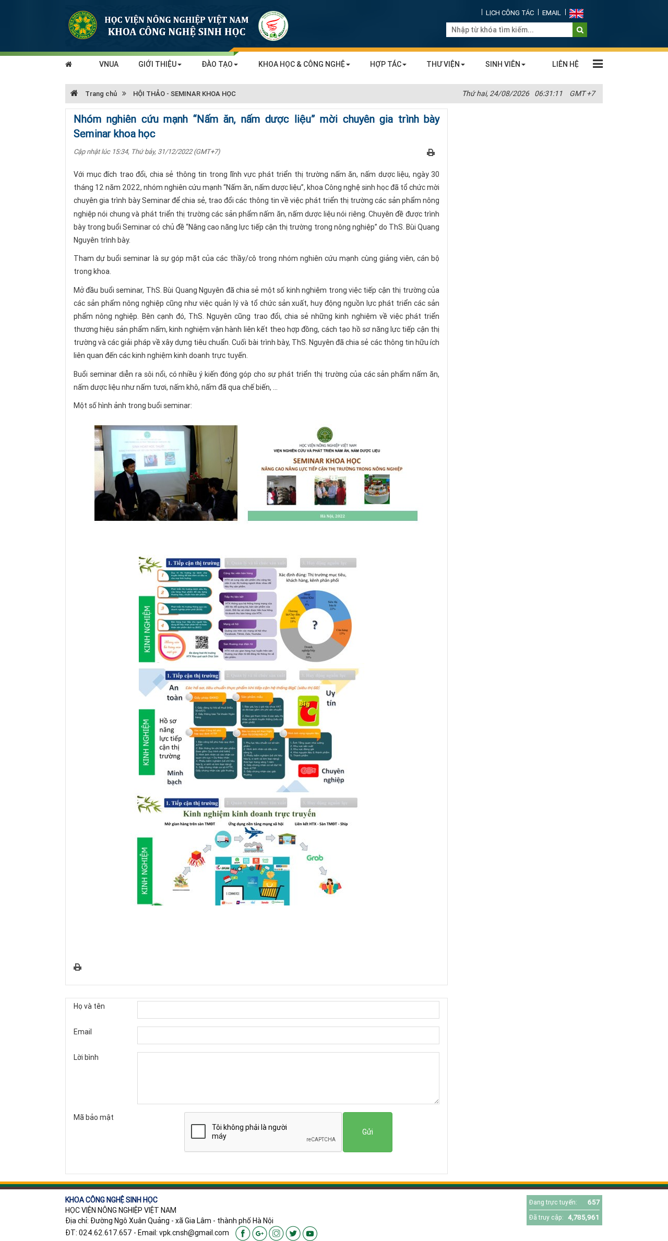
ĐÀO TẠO (217, 64)
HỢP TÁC (385, 64)
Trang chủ (100, 93)
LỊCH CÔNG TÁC (510, 12)
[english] (576, 12)
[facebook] (242, 1232)
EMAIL (551, 12)
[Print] (431, 152)
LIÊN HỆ (565, 64)
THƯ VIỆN (443, 64)
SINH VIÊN (502, 64)
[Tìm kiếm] (580, 29)
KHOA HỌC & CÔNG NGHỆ (301, 64)
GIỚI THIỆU (157, 64)
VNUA (108, 64)
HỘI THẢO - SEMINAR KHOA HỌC (184, 93)
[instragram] (276, 1232)
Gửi (367, 1132)
